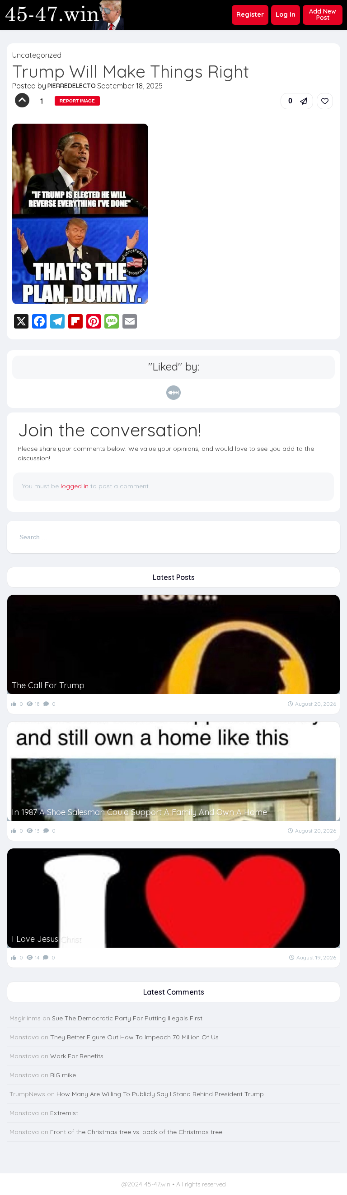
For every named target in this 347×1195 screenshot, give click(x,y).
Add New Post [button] (322, 14)
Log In (285, 14)
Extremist (64, 1113)
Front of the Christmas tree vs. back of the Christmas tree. (137, 1132)
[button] (297, 101)
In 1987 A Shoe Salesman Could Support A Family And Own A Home (139, 812)
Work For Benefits (76, 1056)
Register (250, 14)
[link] (325, 101)
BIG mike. (63, 1075)
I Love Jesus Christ (46, 939)
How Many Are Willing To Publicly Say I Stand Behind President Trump (160, 1094)
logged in (75, 486)
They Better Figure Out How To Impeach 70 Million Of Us (134, 1037)
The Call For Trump (48, 685)
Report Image (77, 100)
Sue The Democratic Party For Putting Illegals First (127, 1018)
